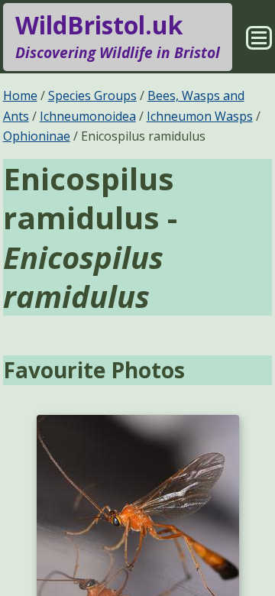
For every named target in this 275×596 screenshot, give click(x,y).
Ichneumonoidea (88, 116)
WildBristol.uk (117, 35)
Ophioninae (36, 136)
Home (20, 95)
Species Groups (92, 95)
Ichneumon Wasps (200, 116)
